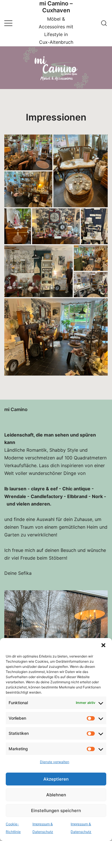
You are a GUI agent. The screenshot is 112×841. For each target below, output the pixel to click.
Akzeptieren (56, 779)
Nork (97, 496)
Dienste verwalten (54, 762)
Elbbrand (77, 496)
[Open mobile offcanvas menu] (8, 23)
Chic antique (76, 488)
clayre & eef (44, 488)
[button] (103, 645)
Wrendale (15, 496)
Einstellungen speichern (56, 810)
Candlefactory (47, 496)
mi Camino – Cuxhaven (56, 7)
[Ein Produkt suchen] (104, 23)
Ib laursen (15, 488)
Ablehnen (56, 794)
